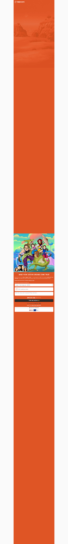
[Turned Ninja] (20, 1)
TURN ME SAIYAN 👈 (34, 300)
